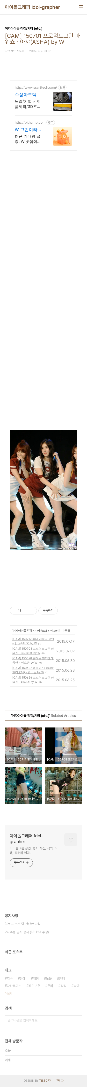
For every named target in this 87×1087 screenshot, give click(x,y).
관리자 (60, 1080)
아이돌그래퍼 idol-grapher (32, 7)
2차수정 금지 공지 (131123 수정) (27, 932)
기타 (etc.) (41, 630)
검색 (77, 1020)
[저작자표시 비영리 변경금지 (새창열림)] (64, 611)
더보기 (8, 993)
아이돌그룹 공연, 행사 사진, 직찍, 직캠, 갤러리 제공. (34, 850)
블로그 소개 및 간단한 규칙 (23, 924)
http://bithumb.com (30, 122)
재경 (36, 978)
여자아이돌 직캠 (22, 630)
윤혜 (23, 978)
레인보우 (34, 986)
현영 (62, 978)
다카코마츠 (14, 986)
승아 (76, 986)
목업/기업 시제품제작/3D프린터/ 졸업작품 (28, 104)
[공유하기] (25, 610)
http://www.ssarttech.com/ (36, 87)
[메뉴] (81, 7)
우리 (50, 986)
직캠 (63, 986)
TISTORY (45, 1080)
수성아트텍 (25, 94)
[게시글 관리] (32, 610)
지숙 (10, 978)
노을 (49, 978)
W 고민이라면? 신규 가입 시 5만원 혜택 (28, 130)
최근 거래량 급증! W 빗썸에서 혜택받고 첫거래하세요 (29, 139)
